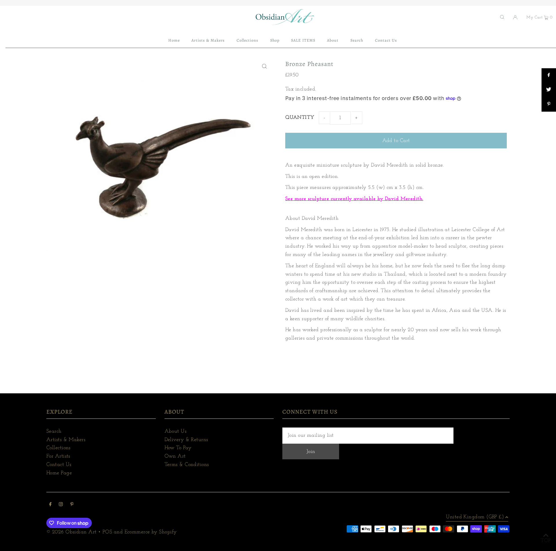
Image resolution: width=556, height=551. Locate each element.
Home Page (59, 473)
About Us (175, 431)
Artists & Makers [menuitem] (208, 40)
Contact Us (59, 464)
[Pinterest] (72, 505)
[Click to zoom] (264, 66)
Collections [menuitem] (248, 40)
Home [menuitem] (174, 40)
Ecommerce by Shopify (151, 532)
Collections (58, 448)
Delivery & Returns (186, 440)
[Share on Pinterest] (549, 104)
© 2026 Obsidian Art (71, 532)
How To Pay (178, 448)
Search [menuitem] (356, 40)
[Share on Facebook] (549, 75)
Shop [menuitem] (274, 40)
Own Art (175, 456)
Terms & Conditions (186, 464)
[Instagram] (61, 505)
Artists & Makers (65, 440)
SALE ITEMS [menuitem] (303, 40)
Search (54, 431)
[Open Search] (502, 17)
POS (107, 532)
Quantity (299, 117)
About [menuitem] (333, 40)
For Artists (58, 456)
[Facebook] (50, 505)
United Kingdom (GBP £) (475, 517)
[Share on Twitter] (549, 90)
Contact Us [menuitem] (386, 40)
